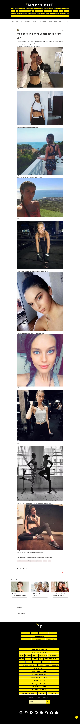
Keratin (55, 21)
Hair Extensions (27, 21)
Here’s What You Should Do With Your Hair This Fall (59, 594)
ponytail (44, 560)
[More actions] (62, 30)
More (60, 21)
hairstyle (33, 560)
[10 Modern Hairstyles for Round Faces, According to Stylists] (20, 587)
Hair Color (50, 21)
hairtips (28, 560)
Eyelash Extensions (42, 21)
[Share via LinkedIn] (23, 568)
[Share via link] (26, 568)
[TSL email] (21, 712)
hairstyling (39, 560)
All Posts (12, 21)
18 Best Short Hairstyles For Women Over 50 (39, 594)
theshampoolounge (21, 560)
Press (21, 21)
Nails (17, 21)
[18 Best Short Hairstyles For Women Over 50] (40, 587)
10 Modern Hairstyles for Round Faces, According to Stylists (18, 594)
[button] (67, 21)
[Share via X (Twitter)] (20, 568)
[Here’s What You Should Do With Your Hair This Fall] (60, 587)
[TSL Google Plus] (41, 712)
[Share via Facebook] (17, 568)
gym (49, 560)
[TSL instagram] (31, 712)
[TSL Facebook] (51, 712)
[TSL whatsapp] (26, 712)
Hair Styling (34, 21)
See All (68, 579)
